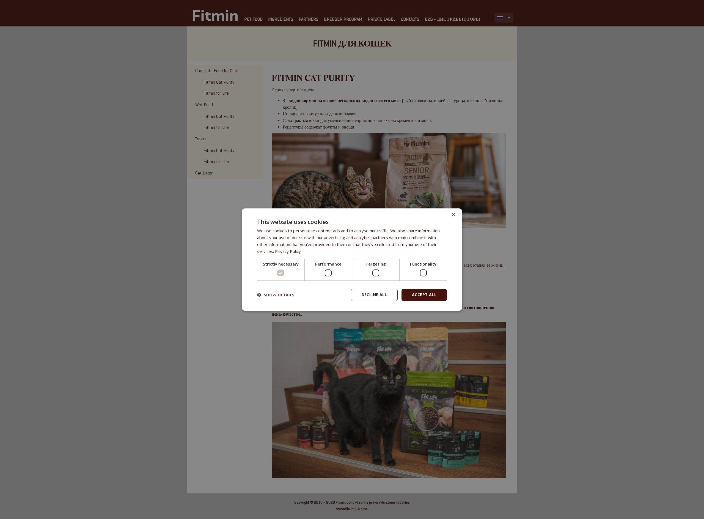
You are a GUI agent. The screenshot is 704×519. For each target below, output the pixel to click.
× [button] (453, 215)
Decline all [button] (374, 294)
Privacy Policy (288, 251)
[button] (276, 295)
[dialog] (352, 259)
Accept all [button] (424, 294)
